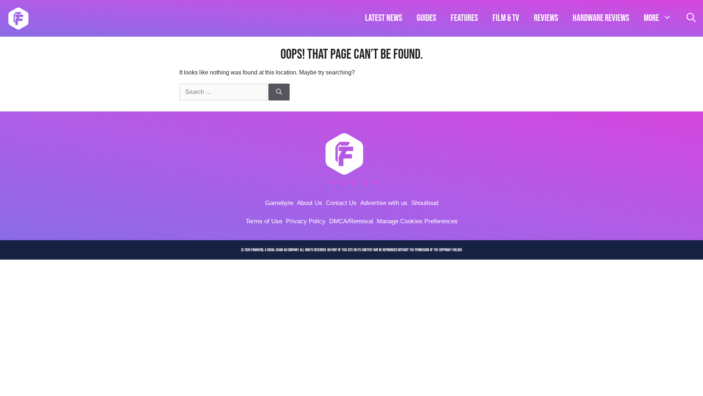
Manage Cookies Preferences (417, 221)
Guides (426, 18)
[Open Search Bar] (691, 18)
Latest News (383, 18)
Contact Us (341, 202)
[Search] (279, 92)
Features (464, 18)
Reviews (546, 18)
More (651, 18)
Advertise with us (384, 202)
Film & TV (505, 18)
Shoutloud (424, 202)
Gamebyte (279, 202)
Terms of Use (264, 221)
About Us (309, 202)
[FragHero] (18, 18)
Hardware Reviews (601, 18)
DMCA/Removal (351, 221)
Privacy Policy (306, 221)
